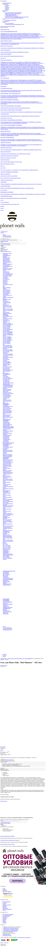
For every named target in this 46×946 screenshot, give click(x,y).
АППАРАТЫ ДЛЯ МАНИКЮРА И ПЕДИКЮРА (10, 105)
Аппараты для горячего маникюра (9, 95)
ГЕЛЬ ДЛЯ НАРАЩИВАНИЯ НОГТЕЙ (8, 31)
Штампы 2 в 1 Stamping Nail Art (24, 149)
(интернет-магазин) (10, 928)
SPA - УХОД (3, 167)
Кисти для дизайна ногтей (18, 139)
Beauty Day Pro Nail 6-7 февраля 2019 (12, 13)
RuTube (4, 921)
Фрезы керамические (9, 102)
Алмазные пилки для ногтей (8, 133)
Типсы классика (20, 42)
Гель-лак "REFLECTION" (18, 72)
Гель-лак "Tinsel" (32, 73)
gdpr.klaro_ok (3, 944)
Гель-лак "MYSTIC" (22, 68)
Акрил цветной (17, 52)
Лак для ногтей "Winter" (20, 81)
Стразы (34, 144)
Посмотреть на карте (7, 935)
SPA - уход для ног (4, 169)
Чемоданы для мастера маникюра (35, 111)
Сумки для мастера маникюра (6, 111)
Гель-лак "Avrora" (8, 63)
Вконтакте (5, 917)
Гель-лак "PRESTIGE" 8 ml (21, 71)
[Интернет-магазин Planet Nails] (12, 228)
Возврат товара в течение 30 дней (7, 844)
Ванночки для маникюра (7, 127)
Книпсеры (20, 122)
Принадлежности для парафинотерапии (26, 188)
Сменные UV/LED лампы (8, 91)
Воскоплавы (22, 184)
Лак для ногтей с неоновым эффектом (31, 82)
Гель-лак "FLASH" (34, 66)
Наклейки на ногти (29, 144)
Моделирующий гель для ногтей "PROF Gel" (12, 38)
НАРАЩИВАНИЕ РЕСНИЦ (6, 196)
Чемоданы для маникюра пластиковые (20, 111)
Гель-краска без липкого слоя (13, 37)
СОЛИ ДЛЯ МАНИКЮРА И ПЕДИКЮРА (9, 171)
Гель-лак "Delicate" (28, 65)
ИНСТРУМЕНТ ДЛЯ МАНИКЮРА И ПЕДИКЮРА (11, 120)
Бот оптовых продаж (7, 915)
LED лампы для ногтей (20, 90)
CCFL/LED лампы (11, 90)
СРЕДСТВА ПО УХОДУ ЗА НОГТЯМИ (8, 175)
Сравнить (7, 760)
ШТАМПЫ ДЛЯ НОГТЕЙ (5, 147)
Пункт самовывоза (7, 901)
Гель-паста (21, 37)
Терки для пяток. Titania (17, 161)
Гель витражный (23, 35)
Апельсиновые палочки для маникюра (10, 122)
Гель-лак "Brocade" (33, 62)
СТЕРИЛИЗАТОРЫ (4, 113)
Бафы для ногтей (17, 133)
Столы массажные (31, 96)
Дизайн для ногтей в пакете (19, 144)
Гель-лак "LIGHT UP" (38, 67)
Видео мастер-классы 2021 (10, 20)
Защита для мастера (16, 127)
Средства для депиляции (36, 184)
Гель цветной (23, 36)
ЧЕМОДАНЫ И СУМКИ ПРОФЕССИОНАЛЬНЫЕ (11, 109)
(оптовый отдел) (10, 931)
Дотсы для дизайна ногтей (7, 139)
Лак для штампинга (14, 149)
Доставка (7, 5)
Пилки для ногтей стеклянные (33, 134)
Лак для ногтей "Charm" (7, 80)
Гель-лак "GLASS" (14, 67)
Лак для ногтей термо (17, 83)
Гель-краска (4, 37)
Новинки (5, 905)
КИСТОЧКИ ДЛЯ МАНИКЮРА (7, 137)
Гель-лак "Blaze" (25, 63)
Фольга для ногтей (18, 145)
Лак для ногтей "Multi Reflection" (19, 80)
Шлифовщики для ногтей (13, 135)
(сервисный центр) (10, 930)
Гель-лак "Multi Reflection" (12, 68)
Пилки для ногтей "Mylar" (21, 134)
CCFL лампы (5, 90)
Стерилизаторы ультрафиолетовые (21, 115)
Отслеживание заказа (4, 239)
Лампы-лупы (35, 95)
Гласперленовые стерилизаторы (7, 115)
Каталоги (7, 9)
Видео (4, 19)
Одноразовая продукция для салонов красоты (29, 127)
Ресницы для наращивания (21, 198)
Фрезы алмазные (31, 101)
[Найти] (12, 229)
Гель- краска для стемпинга (31, 36)
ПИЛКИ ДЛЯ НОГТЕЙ (5, 131)
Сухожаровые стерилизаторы (34, 115)
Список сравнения (6, 235)
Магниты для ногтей (11, 157)
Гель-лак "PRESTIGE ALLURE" (20, 69)
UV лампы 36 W (28, 90)
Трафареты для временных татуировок (37, 194)
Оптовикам (5, 10)
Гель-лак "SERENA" (28, 72)
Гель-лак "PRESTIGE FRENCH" (29, 70)
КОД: (1, 746)
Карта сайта (5, 908)
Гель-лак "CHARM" (32, 64)
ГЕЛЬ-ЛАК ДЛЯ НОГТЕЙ (6, 60)
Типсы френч (34, 42)
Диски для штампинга (5, 149)
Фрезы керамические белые (19, 102)
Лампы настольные (29, 95)
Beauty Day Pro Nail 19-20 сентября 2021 (13, 12)
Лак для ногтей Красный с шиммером (33, 81)
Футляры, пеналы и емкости (30, 128)
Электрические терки (12, 97)
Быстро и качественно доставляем (7, 836)
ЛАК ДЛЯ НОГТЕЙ (4, 78)
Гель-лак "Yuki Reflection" (19, 74)
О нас (4, 888)
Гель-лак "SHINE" (9, 73)
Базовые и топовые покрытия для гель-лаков (11, 62)
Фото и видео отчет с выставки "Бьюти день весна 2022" (17, 16)
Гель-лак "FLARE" (26, 66)
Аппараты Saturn (26, 107)
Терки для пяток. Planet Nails (6, 161)
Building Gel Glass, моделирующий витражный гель (12, 33)
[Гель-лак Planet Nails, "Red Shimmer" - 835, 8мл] (18, 702)
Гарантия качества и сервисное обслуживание (9, 840)
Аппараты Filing (3, 107)
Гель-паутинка (26, 37)
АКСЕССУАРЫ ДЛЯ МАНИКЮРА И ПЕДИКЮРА (11, 125)
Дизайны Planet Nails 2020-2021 (11, 15)
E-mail (1, 242)
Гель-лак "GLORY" (22, 67)
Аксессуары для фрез (23, 101)
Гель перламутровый (12, 36)
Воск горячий (5, 184)
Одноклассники (6, 916)
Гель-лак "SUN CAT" (24, 73)
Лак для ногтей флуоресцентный (29, 83)
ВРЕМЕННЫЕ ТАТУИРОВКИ (6, 192)
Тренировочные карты (18, 56)
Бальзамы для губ (27, 169)
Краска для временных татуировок (7, 194)
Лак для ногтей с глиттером (18, 82)
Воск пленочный (11, 184)
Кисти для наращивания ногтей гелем (20, 140)
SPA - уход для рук (12, 169)
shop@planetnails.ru (7, 934)
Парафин (16, 188)
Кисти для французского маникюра (35, 140)
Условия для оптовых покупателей (7, 26)
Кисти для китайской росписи (30, 139)
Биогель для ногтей (7, 35)
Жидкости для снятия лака (38, 48)
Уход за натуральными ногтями (14, 177)
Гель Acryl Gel (17, 35)
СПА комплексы (16, 96)
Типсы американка (13, 42)
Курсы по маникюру (7, 3)
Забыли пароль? (6, 243)
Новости (7, 8)
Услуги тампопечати (9, 23)
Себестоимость (6, 21)
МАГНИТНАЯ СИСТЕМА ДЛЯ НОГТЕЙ (9, 155)
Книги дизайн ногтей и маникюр (7, 56)
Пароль (1, 243)
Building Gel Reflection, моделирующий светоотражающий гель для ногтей (19, 34)
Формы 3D (24, 145)
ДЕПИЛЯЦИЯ (3, 182)
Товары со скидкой (7, 904)
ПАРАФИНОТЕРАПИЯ (5, 186)
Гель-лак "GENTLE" (6, 67)
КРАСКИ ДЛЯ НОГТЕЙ (5, 151)
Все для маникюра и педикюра (24, 937)
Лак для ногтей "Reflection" (9, 81)
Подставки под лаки (7, 128)
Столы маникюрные (24, 96)
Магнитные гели (3, 157)
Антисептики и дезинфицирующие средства (9, 48)
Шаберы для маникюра (22, 123)
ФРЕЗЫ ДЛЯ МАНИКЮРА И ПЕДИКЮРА (9, 99)
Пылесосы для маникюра (7, 96)
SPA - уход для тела (20, 169)
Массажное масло (34, 169)
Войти (1, 241)
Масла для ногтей (4, 177)
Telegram (4, 922)
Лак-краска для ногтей (25, 153)
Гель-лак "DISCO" (35, 65)
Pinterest (4, 919)
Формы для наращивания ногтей (12, 43)
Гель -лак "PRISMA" (24, 62)
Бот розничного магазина (8, 914)
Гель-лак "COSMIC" (10, 65)
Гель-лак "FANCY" (9, 66)
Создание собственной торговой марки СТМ (14, 24)
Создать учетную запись (5, 244)
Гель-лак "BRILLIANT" (33, 63)
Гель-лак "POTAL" (9, 69)
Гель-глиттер (39, 36)
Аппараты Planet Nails (18, 107)
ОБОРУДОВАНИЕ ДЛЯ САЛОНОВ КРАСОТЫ (10, 93)
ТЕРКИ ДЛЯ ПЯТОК (4, 159)
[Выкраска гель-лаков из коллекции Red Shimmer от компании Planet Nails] (11, 815)
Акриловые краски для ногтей (15, 153)
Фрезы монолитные (29, 102)
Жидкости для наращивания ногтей (26, 48)
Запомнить (4, 247)
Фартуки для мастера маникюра (17, 128)
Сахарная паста (28, 184)
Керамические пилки (25, 133)
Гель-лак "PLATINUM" (38, 68)
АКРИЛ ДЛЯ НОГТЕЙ (5, 50)
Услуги (4, 22)
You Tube (5, 918)
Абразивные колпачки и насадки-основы (10, 101)
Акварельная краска (4, 153)
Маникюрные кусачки (26, 122)
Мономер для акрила (24, 52)
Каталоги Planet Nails (7, 909)
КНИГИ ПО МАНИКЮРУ (6, 54)
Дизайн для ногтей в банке (7, 144)
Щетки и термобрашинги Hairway (7, 163)
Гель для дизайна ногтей (32, 35)
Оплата (6, 6)
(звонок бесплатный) (11, 927)
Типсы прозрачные (27, 42)
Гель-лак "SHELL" (36, 72)
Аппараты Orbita (10, 107)
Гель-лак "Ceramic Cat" (9, 64)
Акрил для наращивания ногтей (7, 52)
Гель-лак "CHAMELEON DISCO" (21, 64)
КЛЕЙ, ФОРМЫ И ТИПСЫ (6, 40)
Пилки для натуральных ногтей (9, 134)
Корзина (2, 251)
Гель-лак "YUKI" (27, 74)
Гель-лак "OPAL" (29, 68)
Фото (4, 11)
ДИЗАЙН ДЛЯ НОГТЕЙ (5, 142)
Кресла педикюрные (20, 95)
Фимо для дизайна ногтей (8, 145)
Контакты (7, 7)
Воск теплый (17, 184)
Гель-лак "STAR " (16, 73)
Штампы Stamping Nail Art (35, 149)
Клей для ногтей (5, 42)
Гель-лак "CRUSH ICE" (19, 65)
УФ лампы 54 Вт (17, 91)
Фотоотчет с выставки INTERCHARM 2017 (14, 17)
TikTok (4, 920)
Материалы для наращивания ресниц (8, 198)
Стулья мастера (38, 96)
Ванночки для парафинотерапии (7, 188)
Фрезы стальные (36, 102)
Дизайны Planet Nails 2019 (10, 14)
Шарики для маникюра (5, 173)
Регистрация (5, 241)
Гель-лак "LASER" (30, 67)
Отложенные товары (7, 236)
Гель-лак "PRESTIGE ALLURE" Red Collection (13, 70)
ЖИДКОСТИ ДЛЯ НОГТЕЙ (6, 46)
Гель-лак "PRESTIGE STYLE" (10, 71)
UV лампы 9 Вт (34, 90)
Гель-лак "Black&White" (17, 63)
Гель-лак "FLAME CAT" (17, 66)
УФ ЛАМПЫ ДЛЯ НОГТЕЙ (6, 88)
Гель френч (18, 36)
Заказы (4, 234)
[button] (2, 747)
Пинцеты (6, 123)
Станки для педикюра (12, 123)
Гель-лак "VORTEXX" (9, 74)
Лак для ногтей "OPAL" (30, 80)
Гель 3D (12, 35)
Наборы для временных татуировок (22, 194)
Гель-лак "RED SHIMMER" (7, 72)
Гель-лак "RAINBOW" (31, 71)
